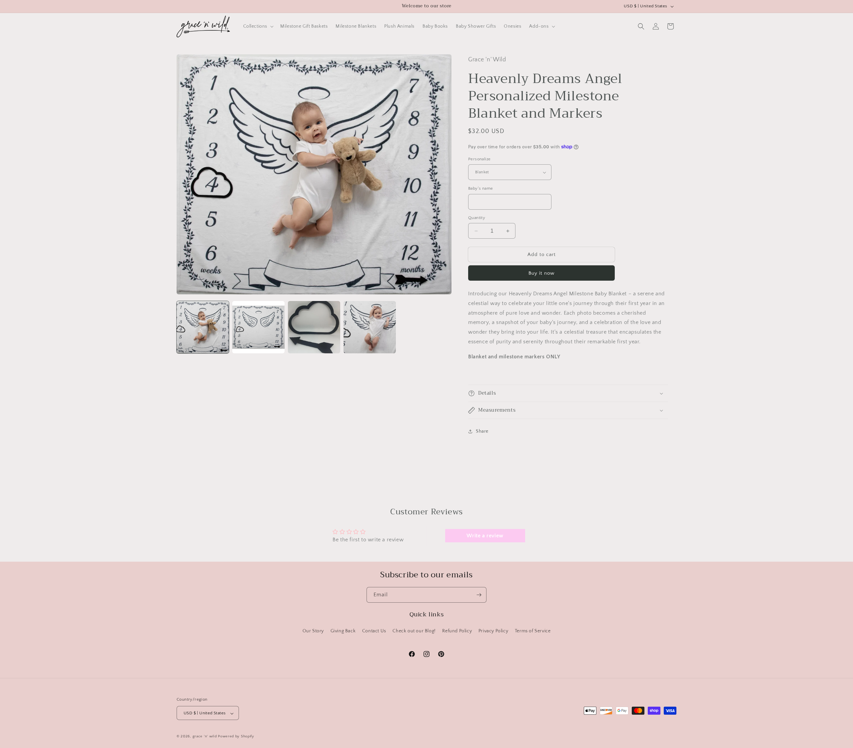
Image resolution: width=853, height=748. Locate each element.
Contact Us (374, 630)
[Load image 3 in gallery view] (314, 327)
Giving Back (343, 630)
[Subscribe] (478, 595)
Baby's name (480, 188)
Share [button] (482, 431)
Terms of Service (533, 630)
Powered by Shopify (236, 737)
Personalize (479, 159)
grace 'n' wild (205, 737)
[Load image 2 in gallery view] (258, 327)
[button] (258, 26)
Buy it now (541, 273)
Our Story (313, 630)
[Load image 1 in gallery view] (203, 327)
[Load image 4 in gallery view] (370, 327)
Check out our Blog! (414, 630)
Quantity (476, 217)
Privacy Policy (493, 630)
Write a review (484, 536)
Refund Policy (457, 630)
